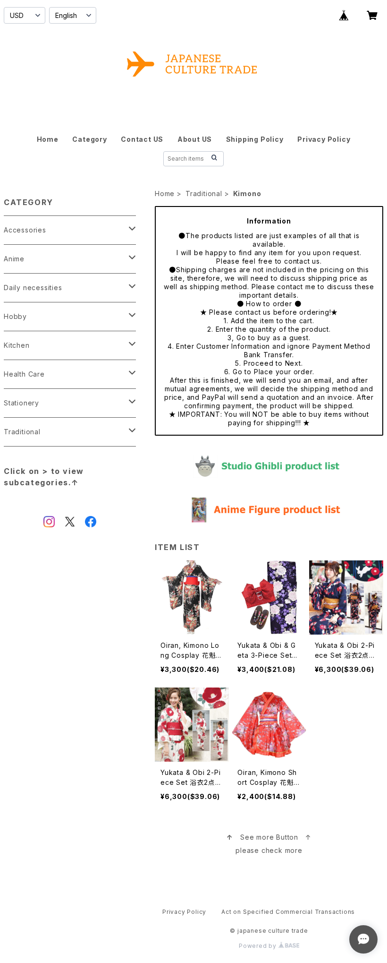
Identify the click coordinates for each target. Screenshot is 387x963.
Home (48, 139)
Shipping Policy (255, 139)
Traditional (203, 193)
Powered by (258, 945)
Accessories (25, 230)
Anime (14, 259)
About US (194, 139)
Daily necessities (33, 288)
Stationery (21, 403)
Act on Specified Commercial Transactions (288, 911)
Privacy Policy (323, 139)
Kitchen (17, 345)
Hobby (15, 316)
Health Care (24, 374)
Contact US (142, 139)
